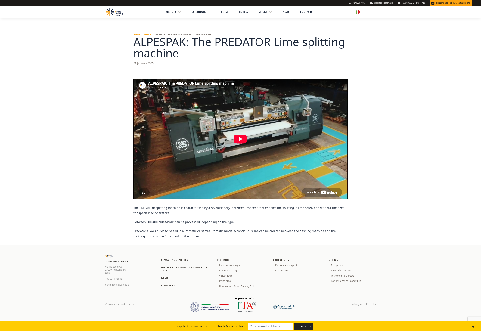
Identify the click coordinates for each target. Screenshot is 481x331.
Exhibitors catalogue (229, 265)
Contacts (306, 12)
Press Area (225, 281)
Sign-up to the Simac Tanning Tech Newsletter (206, 326)
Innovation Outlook (341, 270)
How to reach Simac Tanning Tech (236, 286)
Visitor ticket (225, 275)
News (286, 12)
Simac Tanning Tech (176, 259)
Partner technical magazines (346, 281)
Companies (337, 265)
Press (224, 12)
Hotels (243, 12)
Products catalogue (229, 270)
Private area (281, 270)
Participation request (286, 265)
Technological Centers (342, 275)
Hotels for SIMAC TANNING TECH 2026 (184, 269)
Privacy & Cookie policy (364, 304)
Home (136, 34)
